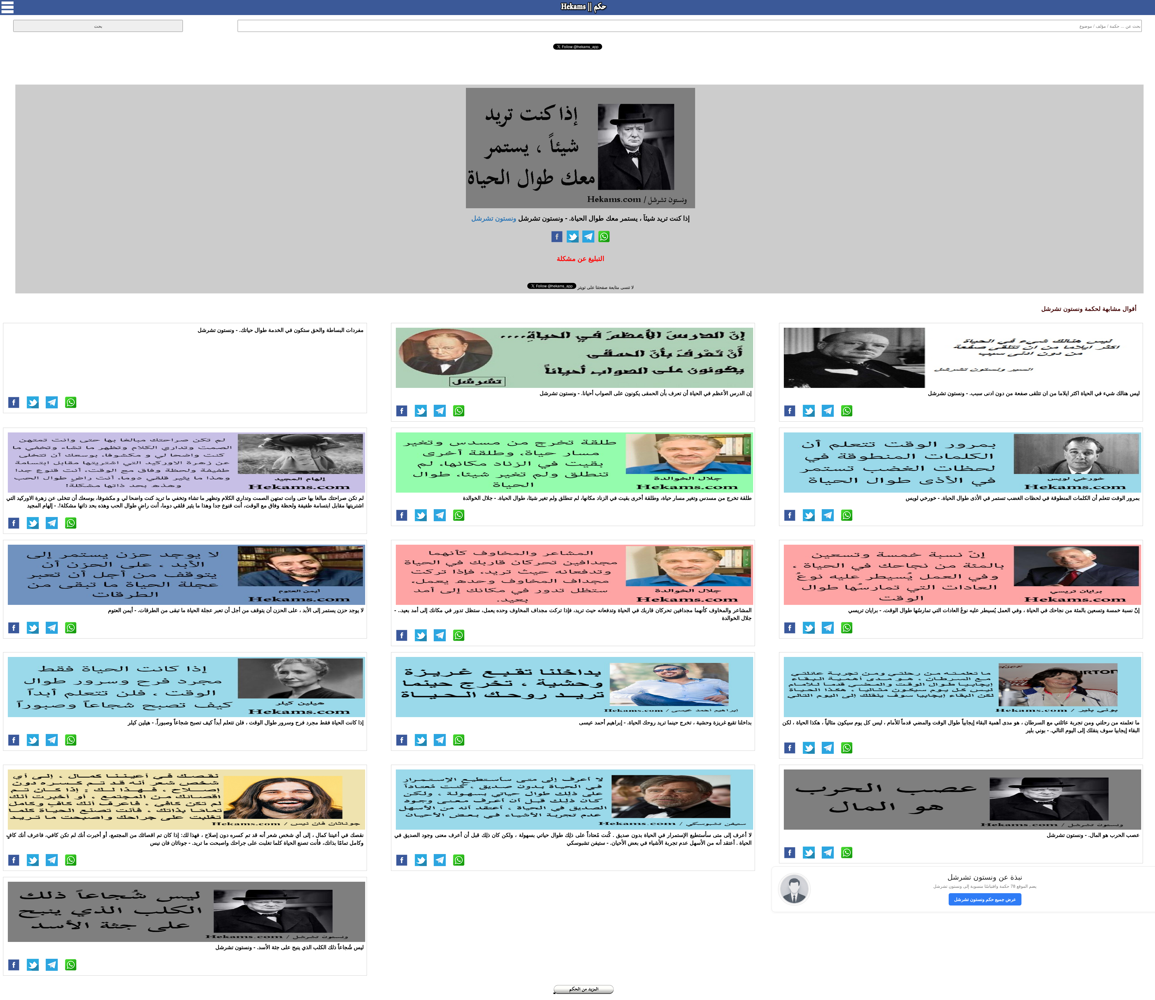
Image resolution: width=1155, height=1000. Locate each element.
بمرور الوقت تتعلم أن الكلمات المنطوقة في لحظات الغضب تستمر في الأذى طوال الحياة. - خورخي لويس (1023, 498)
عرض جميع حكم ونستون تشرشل (985, 899)
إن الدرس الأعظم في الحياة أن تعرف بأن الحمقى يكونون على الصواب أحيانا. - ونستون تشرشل (646, 393)
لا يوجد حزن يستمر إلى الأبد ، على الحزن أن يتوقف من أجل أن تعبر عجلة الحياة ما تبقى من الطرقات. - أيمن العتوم (236, 610)
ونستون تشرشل (493, 218)
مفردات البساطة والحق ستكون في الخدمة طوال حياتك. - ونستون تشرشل (281, 330)
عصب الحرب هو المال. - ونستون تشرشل (1093, 835)
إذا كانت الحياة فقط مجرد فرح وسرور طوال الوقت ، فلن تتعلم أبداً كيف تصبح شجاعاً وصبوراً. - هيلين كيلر (246, 722)
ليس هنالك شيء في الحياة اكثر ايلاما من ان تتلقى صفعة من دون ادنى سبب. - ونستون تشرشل (1034, 393)
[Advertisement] (577, 66)
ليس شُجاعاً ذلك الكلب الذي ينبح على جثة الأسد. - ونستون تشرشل (289, 947)
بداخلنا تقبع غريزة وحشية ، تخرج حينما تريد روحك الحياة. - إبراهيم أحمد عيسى (665, 722)
